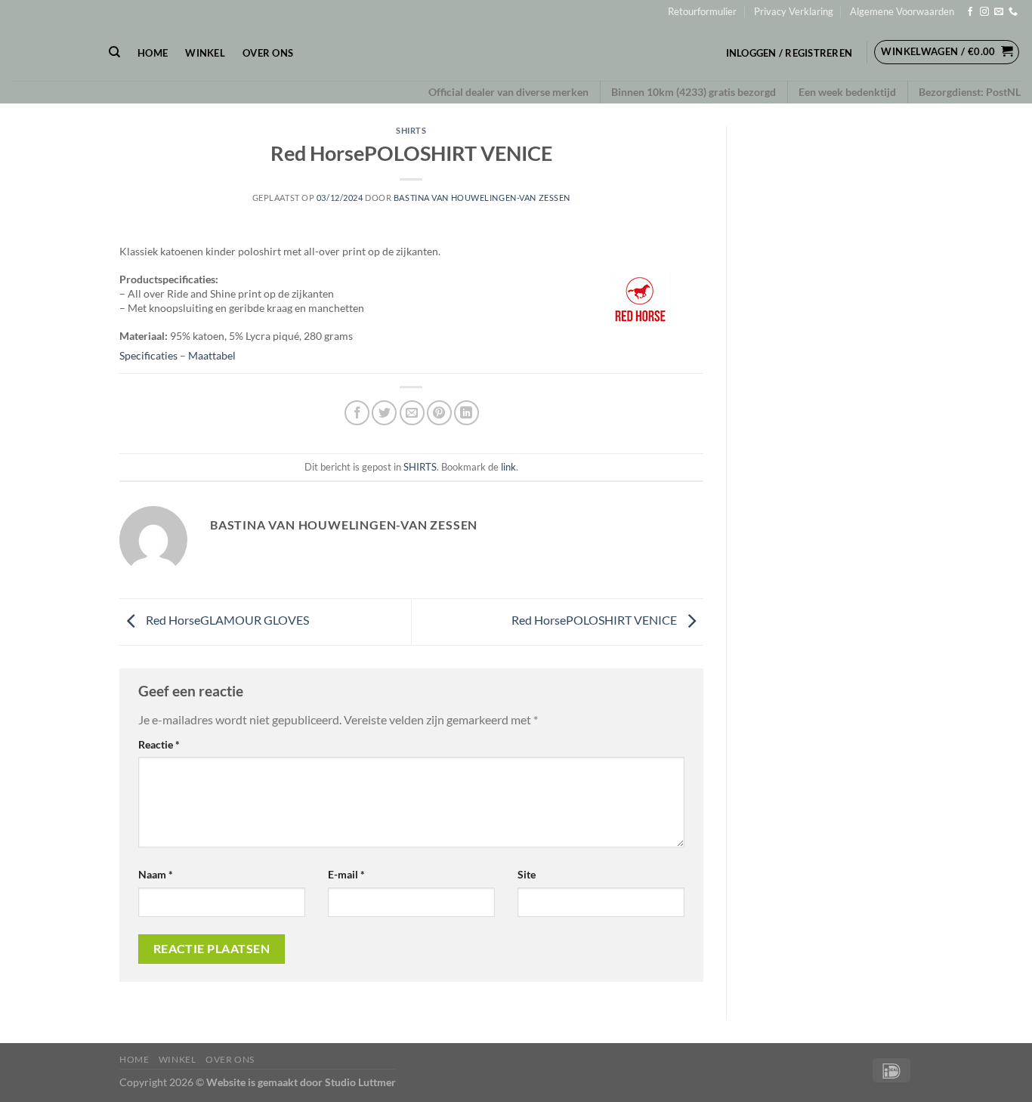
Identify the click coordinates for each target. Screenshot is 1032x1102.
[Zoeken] (114, 52)
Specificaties (148, 355)
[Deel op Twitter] (384, 412)
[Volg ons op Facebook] (970, 12)
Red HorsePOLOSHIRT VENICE (595, 620)
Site (527, 874)
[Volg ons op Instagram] (984, 12)
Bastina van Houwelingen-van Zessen (482, 197)
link (508, 467)
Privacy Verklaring (793, 11)
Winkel (205, 53)
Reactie (159, 744)
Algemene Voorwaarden (902, 11)
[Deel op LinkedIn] (466, 412)
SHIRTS (411, 130)
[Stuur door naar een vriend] (412, 412)
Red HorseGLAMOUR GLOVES (226, 620)
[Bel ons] (1013, 12)
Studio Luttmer (360, 1082)
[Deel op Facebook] (357, 412)
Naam (155, 874)
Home (152, 53)
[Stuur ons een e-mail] (998, 12)
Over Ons (268, 53)
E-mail (346, 874)
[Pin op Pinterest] (439, 412)
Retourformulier (702, 11)
